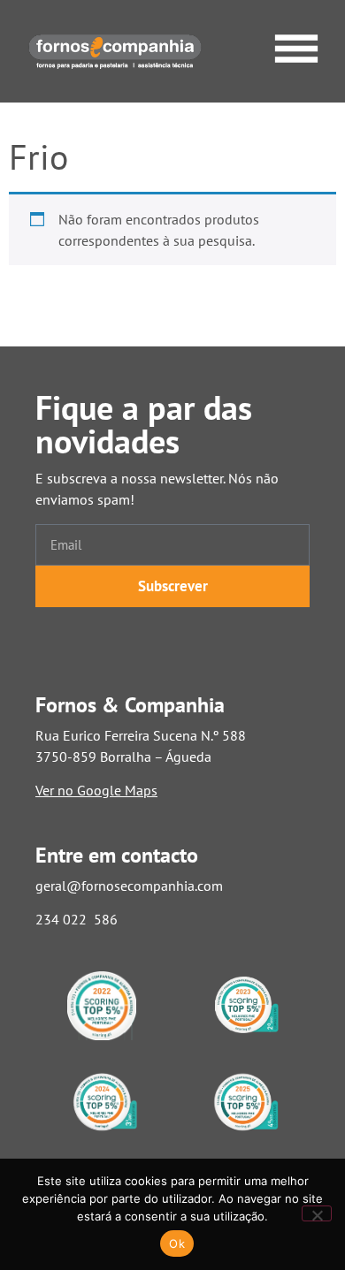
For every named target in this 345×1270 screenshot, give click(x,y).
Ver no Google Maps (96, 790)
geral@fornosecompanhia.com (129, 885)
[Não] (317, 1213)
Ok (177, 1243)
